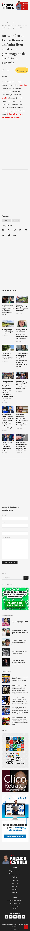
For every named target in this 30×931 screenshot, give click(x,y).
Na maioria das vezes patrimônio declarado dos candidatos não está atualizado (21, 446)
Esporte (16, 220)
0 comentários (23, 70)
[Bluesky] (9, 235)
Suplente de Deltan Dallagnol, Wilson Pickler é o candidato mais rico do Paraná (22, 384)
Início (3, 23)
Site (3, 530)
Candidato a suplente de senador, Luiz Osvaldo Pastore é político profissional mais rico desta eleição (22, 420)
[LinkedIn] (14, 229)
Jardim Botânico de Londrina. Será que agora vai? (7, 331)
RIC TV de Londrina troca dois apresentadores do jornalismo (19, 642)
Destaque (9, 23)
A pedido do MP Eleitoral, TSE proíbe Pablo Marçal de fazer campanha (7, 446)
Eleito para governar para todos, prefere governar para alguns (20, 632)
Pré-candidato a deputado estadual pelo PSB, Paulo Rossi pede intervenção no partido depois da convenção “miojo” (20, 721)
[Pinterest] (26, 229)
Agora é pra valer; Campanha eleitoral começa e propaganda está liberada (20, 678)
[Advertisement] (15, 149)
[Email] (14, 235)
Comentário (6, 537)
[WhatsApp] (20, 229)
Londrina (23, 85)
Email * (4, 522)
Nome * (4, 515)
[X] (9, 229)
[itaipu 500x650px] (15, 750)
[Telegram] (3, 235)
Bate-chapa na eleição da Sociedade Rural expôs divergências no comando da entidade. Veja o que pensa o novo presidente (20, 710)
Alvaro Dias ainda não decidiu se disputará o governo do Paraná (18, 662)
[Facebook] (3, 229)
